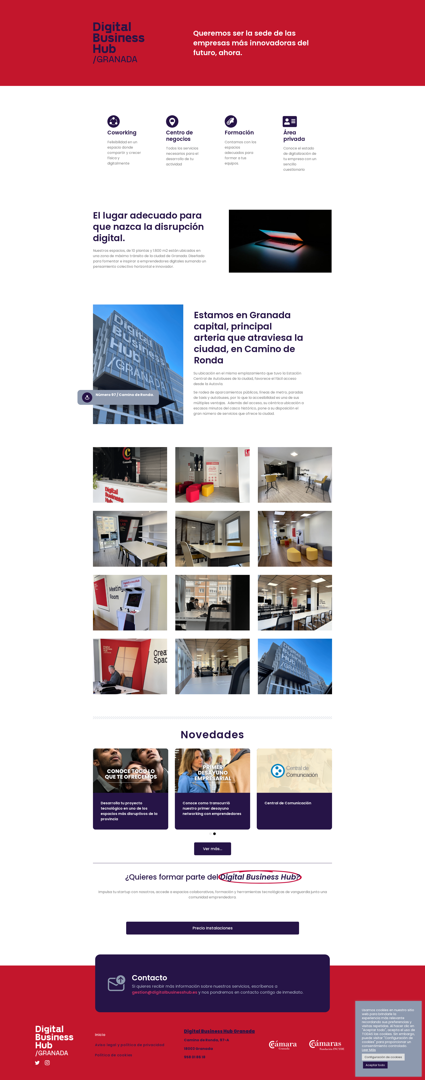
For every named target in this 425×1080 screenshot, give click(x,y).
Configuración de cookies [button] (383, 1057)
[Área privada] (289, 121)
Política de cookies (113, 1055)
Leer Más (369, 1050)
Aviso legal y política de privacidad (129, 1044)
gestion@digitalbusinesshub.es (164, 992)
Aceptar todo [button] (375, 1065)
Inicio (100, 1034)
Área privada (294, 136)
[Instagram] (47, 1063)
